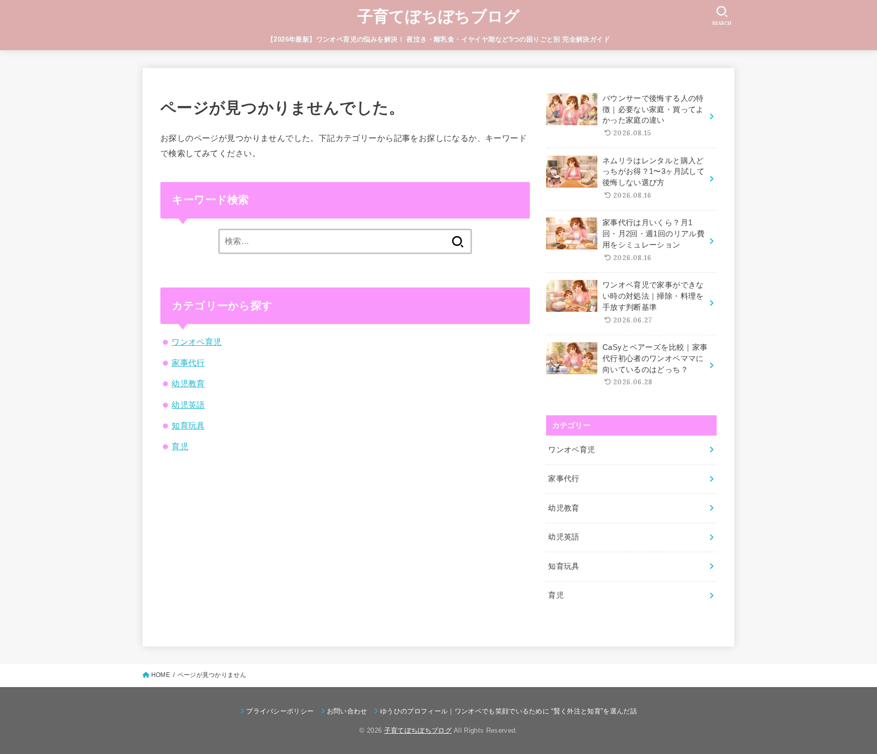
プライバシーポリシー (280, 711)
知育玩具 (188, 425)
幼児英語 (188, 404)
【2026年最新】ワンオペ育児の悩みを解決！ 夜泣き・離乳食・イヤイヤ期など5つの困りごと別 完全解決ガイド (438, 39)
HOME (160, 675)
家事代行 (188, 362)
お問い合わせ (347, 711)
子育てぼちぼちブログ (438, 16)
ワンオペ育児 (196, 341)
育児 (180, 446)
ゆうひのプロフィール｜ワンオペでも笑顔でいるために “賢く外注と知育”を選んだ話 (508, 711)
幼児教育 (188, 383)
